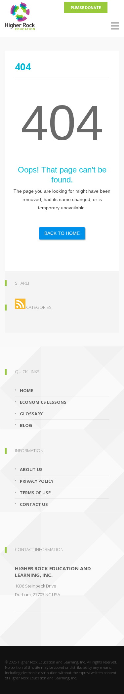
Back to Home (62, 233)
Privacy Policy (37, 481)
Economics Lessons (43, 402)
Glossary (31, 414)
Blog (26, 425)
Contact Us (34, 504)
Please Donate (86, 7)
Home (26, 390)
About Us (31, 469)
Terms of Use (35, 493)
